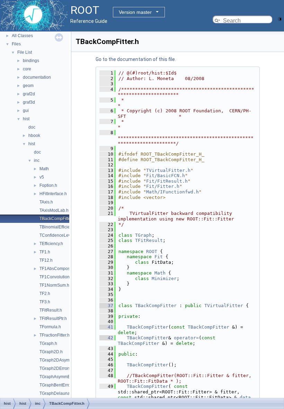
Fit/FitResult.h (167, 181)
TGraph (143, 235)
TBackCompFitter (156, 305)
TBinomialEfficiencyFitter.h (64, 227)
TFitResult (149, 240)
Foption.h (48, 185)
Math (44, 168)
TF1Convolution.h (56, 277)
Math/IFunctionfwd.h (172, 191)
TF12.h (46, 260)
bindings (31, 60)
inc (36, 160)
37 (106, 305)
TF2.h (44, 293)
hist (26, 118)
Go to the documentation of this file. (136, 59)
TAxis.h (46, 202)
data (245, 397)
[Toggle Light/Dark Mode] (279, 18)
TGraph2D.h (51, 351)
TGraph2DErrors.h (56, 368)
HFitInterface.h (53, 193)
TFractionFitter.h (54, 335)
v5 (41, 177)
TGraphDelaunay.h (57, 393)
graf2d (29, 94)
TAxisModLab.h (54, 210)
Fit (158, 256)
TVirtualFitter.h (168, 170)
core (27, 69)
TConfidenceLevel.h (58, 235)
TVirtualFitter (223, 305)
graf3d (29, 102)
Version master (135, 12)
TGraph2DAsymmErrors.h (63, 360)
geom (28, 85)
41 (106, 327)
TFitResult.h (50, 310)
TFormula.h (50, 326)
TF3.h (44, 301)
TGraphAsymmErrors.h (60, 376)
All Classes (22, 35)
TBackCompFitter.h (57, 218)
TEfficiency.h (51, 243)
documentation (37, 77)
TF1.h (44, 252)
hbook (34, 135)
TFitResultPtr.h (53, 318)
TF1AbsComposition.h (60, 268)
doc (31, 127)
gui (26, 110)
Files (16, 44)
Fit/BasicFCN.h (165, 175)
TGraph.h (48, 343)
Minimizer (164, 278)
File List (24, 52)
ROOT (151, 251)
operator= (186, 337)
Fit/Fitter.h (162, 186)
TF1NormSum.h (54, 285)
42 (106, 337)
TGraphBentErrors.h (58, 385)
